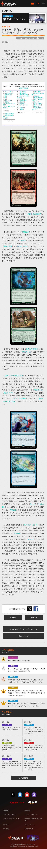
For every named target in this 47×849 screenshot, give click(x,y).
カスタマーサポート (30, 815)
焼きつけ (22, 102)
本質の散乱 (37, 92)
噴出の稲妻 (23, 93)
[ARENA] (25, 88)
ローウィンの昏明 (22, 38)
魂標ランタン (37, 105)
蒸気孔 (7, 102)
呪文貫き (36, 106)
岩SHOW (40, 38)
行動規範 (27, 810)
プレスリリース (29, 825)
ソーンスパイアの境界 (9, 104)
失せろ (32, 504)
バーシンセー (8, 92)
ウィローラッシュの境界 (9, 107)
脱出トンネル (8, 93)
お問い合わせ (28, 829)
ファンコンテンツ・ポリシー (12, 819)
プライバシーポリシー (10, 815)
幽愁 (6, 118)
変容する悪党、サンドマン (38, 99)
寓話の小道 (8, 95)
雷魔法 (21, 109)
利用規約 (6, 810)
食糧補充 (22, 108)
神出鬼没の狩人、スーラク (38, 108)
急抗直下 (22, 99)
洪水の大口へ (23, 100)
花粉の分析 (23, 92)
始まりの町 (8, 100)
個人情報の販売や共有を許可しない (34, 820)
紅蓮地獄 (36, 96)
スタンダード (33, 38)
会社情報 (6, 829)
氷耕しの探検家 (9, 114)
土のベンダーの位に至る (23, 96)
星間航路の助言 (24, 95)
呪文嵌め (22, 103)
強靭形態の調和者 (8, 115)
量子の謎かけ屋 (38, 97)
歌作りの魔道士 (38, 103)
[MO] (21, 88)
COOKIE (6, 825)
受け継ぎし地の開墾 (38, 94)
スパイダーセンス (22, 105)
